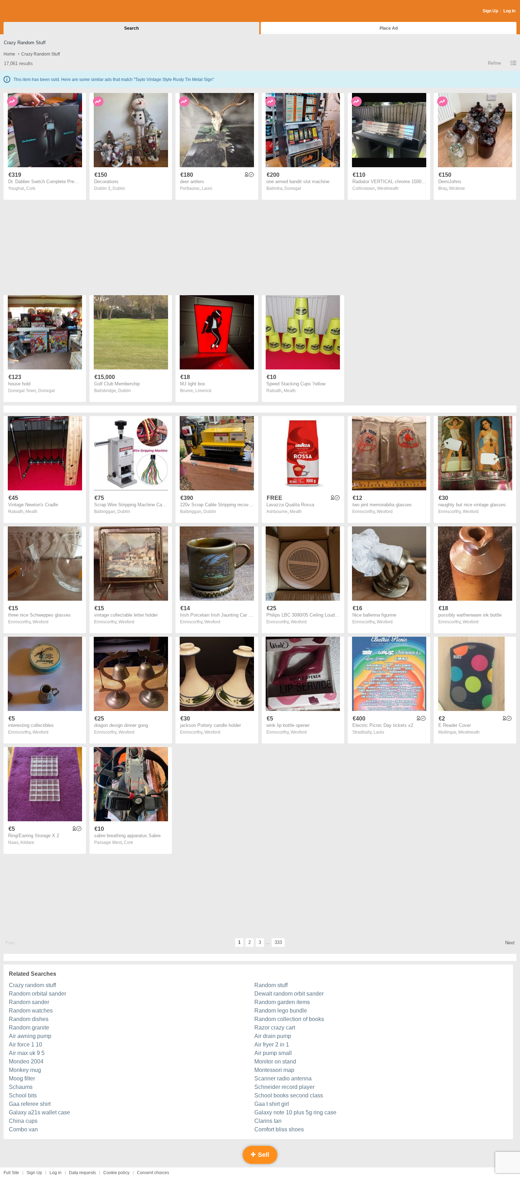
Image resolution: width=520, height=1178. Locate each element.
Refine (494, 63)
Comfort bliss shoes (279, 1129)
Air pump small (273, 1053)
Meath (290, 390)
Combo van (23, 1129)
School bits (23, 1095)
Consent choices (153, 1172)
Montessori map (274, 1070)
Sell (262, 1154)
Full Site (11, 1172)
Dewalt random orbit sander (289, 994)
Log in (56, 1172)
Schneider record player (284, 1087)
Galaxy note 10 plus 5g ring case (295, 1112)
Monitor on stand (275, 1062)
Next (510, 942)
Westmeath (388, 188)
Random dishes (28, 1019)
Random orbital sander (37, 994)
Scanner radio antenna (283, 1078)
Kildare (27, 842)
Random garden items (282, 1002)
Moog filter (22, 1078)
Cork (30, 188)
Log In (509, 10)
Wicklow (457, 188)
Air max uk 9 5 (27, 1053)
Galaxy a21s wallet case (39, 1112)
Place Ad (389, 28)
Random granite (29, 1028)
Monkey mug (25, 1070)
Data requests (82, 1172)
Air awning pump (30, 1036)
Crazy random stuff (32, 985)
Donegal (292, 188)
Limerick (203, 390)
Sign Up (490, 10)
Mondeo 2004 (26, 1062)
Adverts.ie (31, 11)
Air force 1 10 (25, 1045)
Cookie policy (116, 1172)
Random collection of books (289, 1019)
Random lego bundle (280, 1011)
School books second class (288, 1095)
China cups (23, 1121)
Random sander (29, 1002)
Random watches (31, 1011)
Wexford (385, 511)
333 (278, 942)
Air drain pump (272, 1036)
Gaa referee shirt (30, 1104)
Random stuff (271, 985)
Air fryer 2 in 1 (271, 1045)
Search (131, 28)
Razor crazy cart (274, 1028)
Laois (207, 188)
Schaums (21, 1087)
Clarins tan (268, 1121)
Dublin (118, 188)
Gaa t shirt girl (271, 1104)
